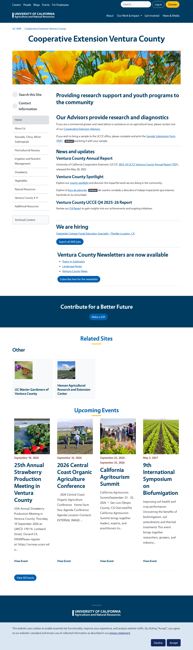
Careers (16, 4)
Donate (172, 4)
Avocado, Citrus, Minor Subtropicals (28, 139)
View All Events (25, 578)
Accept (174, 643)
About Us (20, 128)
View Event (21, 561)
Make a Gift (98, 317)
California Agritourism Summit (115, 476)
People (27, 4)
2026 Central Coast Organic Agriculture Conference (74, 475)
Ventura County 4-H (26, 198)
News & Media (171, 15)
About (109, 15)
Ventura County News (74, 271)
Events (46, 4)
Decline (158, 643)
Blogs (36, 4)
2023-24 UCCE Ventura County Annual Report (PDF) (148, 164)
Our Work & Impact (128, 15)
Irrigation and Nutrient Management (27, 161)
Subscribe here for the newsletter (79, 279)
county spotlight (79, 183)
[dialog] (96, 636)
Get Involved (152, 15)
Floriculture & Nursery (27, 150)
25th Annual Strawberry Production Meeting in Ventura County (29, 482)
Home (18, 120)
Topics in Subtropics (73, 261)
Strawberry (21, 172)
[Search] (149, 4)
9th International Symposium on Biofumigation (160, 478)
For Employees (60, 4)
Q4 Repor (75, 208)
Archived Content (25, 220)
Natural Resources (25, 189)
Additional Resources (27, 206)
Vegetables (21, 180)
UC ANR (16, 28)
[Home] (33, 16)
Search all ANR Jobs (70, 241)
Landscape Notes (72, 266)
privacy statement (119, 633)
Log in (158, 4)
